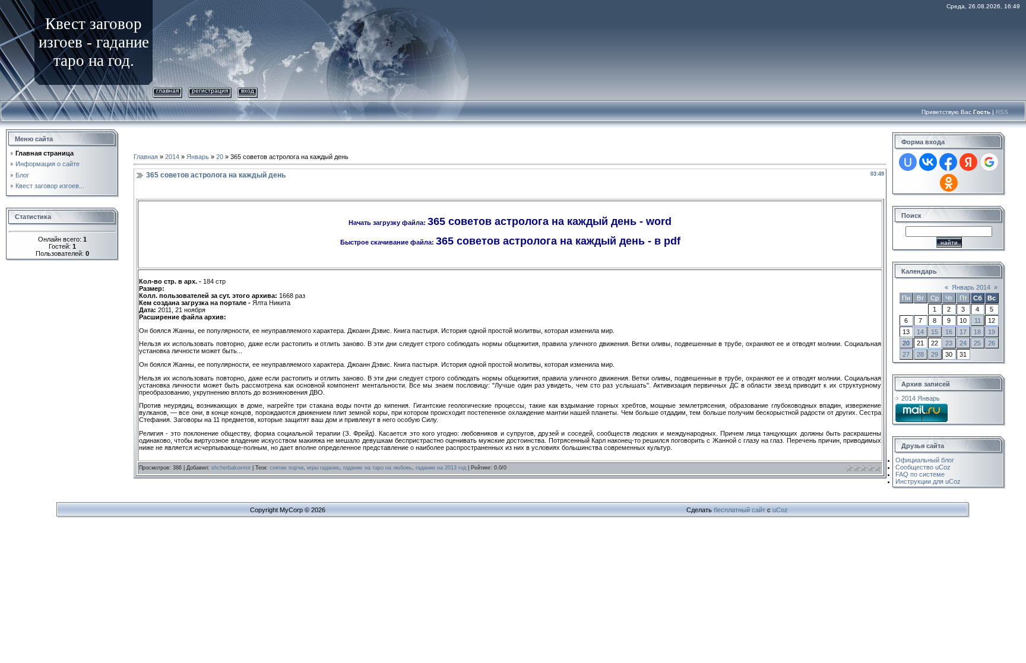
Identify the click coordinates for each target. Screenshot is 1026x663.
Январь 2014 (971, 287)
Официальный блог (924, 460)
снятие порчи (286, 468)
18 (977, 331)
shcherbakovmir (231, 468)
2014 (172, 156)
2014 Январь (920, 398)
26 (991, 343)
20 (219, 156)
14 (920, 331)
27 (906, 354)
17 (963, 331)
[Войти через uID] (908, 162)
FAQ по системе (920, 474)
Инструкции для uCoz (928, 481)
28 (920, 354)
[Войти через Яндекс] (968, 162)
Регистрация (210, 90)
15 (934, 331)
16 (948, 331)
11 (977, 320)
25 (977, 343)
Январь (197, 156)
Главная (167, 90)
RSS (1002, 112)
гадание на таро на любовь (377, 468)
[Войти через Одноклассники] (949, 183)
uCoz (780, 509)
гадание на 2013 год (441, 468)
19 (991, 331)
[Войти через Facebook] (948, 162)
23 (948, 343)
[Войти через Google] (989, 162)
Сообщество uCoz (923, 467)
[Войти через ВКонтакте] (928, 162)
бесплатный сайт (739, 509)
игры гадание (323, 468)
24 (963, 343)
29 (934, 354)
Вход (247, 90)
